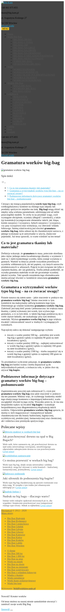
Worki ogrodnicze (15, 578)
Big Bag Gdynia (15, 529)
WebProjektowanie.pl (24, 588)
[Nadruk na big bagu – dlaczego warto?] (12, 491)
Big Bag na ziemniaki (17, 567)
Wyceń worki (7, 25)
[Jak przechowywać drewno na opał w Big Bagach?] (21, 432)
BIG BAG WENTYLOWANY (28, 58)
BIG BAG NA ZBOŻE (24, 50)
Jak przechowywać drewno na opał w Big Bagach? (28, 438)
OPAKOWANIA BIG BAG (27, 64)
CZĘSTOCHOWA (22, 102)
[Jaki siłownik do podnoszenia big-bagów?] (14, 473)
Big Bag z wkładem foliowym (21, 572)
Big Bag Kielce (14, 537)
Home (10, 34)
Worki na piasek (15, 561)
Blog (9, 129)
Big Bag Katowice (16, 534)
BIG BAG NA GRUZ (24, 47)
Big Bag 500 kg (15, 553)
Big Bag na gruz (15, 559)
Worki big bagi (14, 583)
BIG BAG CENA (22, 91)
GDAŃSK (18, 104)
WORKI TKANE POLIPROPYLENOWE (34, 75)
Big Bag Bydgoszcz (16, 521)
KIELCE (17, 115)
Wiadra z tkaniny (15, 575)
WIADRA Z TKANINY (25, 77)
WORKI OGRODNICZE (25, 72)
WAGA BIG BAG (22, 85)
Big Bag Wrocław (15, 545)
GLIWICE (18, 110)
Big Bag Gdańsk (15, 526)
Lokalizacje (12, 94)
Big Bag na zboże (15, 564)
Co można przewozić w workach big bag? (28, 460)
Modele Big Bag (15, 83)
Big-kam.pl (6, 510)
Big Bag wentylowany (18, 569)
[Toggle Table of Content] (3, 182)
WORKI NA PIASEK (24, 69)
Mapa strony (7, 513)
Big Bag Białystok (16, 518)
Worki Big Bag (14, 37)
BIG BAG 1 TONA (23, 42)
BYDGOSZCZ (20, 99)
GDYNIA (18, 107)
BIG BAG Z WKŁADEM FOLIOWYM (33, 56)
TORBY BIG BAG (22, 61)
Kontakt (11, 132)
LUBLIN (17, 121)
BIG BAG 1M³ (20, 45)
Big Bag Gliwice (15, 532)
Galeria (10, 126)
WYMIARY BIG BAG (24, 88)
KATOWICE (19, 113)
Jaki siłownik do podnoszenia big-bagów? (28, 478)
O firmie (11, 550)
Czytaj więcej (8, 452)
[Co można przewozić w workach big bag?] (17, 455)
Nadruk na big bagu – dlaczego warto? (26, 496)
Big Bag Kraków (15, 540)
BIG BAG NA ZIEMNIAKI (27, 53)
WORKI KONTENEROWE (27, 80)
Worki (10, 66)
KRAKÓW (18, 118)
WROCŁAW (19, 124)
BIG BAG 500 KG (22, 39)
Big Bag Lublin (14, 543)
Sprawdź (5, 609)
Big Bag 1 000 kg (15, 556)
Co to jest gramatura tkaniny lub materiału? (30, 188)
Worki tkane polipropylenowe (21, 580)
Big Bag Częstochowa (18, 524)
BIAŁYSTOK (20, 96)
